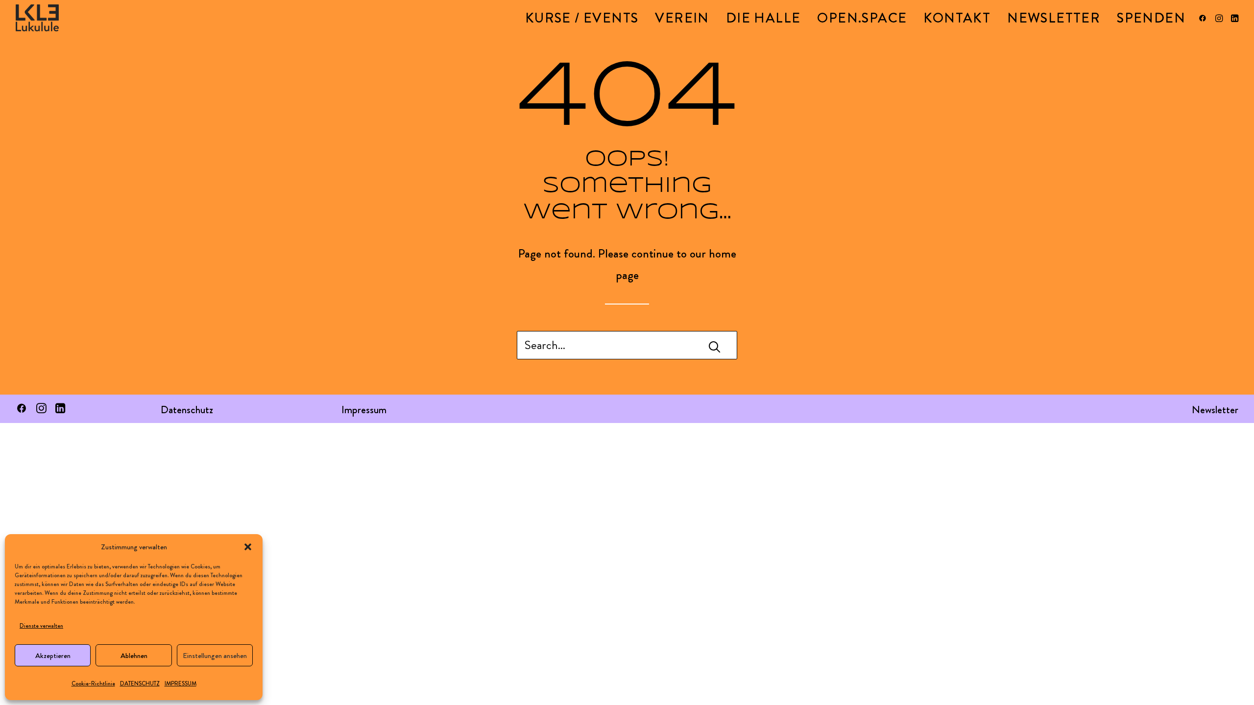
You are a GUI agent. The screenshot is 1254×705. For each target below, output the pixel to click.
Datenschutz (187, 409)
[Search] (627, 345)
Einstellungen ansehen (215, 655)
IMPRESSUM (180, 683)
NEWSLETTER (1053, 18)
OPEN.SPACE (862, 18)
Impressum (363, 409)
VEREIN (682, 18)
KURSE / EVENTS (582, 18)
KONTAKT (956, 18)
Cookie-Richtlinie (93, 683)
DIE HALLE (763, 18)
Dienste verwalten (41, 625)
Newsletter (1215, 409)
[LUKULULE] (37, 17)
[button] (248, 547)
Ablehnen (134, 655)
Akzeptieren (53, 655)
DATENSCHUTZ (140, 683)
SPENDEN (1151, 18)
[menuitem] (582, 18)
